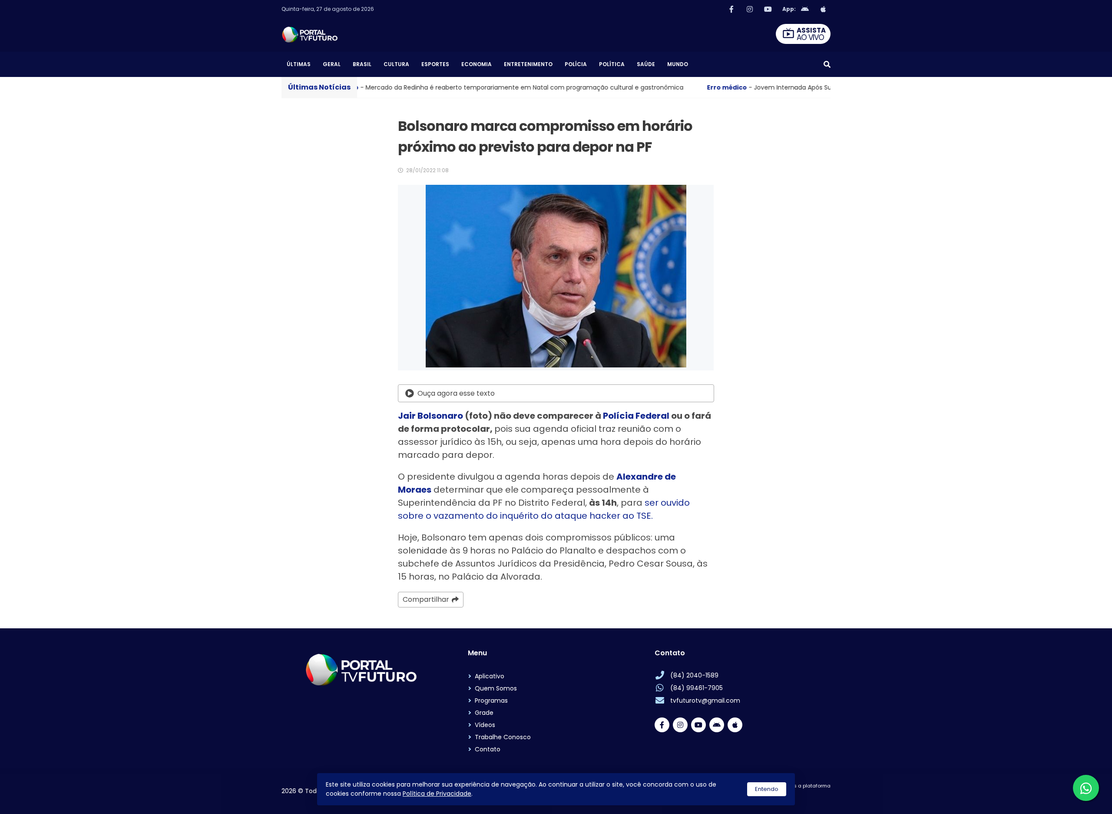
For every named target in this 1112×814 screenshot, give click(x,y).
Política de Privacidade (437, 793)
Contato (487, 749)
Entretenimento (528, 64)
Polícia (576, 64)
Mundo (677, 64)
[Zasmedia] (809, 796)
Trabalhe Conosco (503, 737)
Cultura (396, 64)
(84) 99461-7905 (696, 688)
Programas (491, 700)
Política (612, 64)
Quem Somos (496, 688)
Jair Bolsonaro (430, 416)
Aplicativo (489, 676)
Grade (484, 712)
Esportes (435, 64)
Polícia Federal (636, 416)
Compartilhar (426, 599)
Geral (332, 64)
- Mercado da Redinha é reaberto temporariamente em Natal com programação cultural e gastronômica (421, 87)
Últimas (299, 64)
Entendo (766, 789)
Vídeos (485, 725)
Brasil (362, 64)
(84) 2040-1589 (694, 675)
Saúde (646, 64)
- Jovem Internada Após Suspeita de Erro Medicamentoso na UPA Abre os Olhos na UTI (777, 87)
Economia (476, 64)
